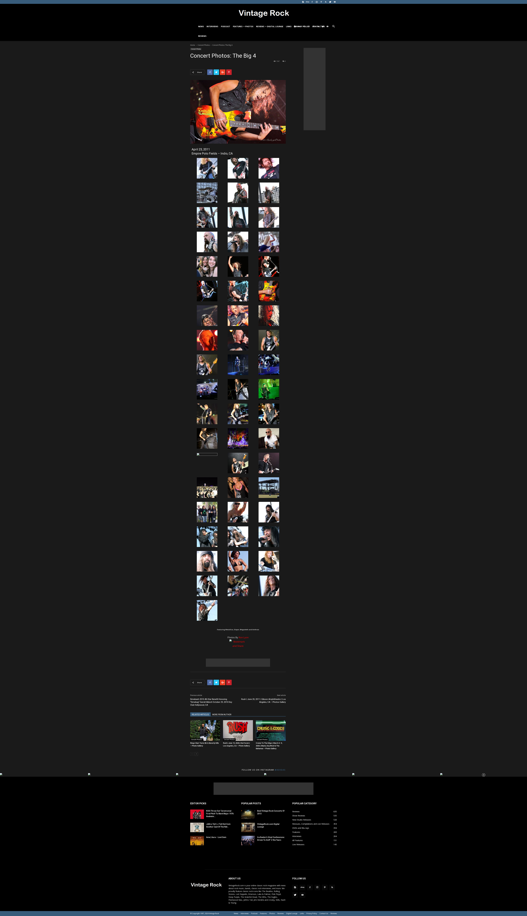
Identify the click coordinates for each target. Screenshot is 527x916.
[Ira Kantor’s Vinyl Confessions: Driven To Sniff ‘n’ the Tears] (248, 840)
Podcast (225, 26)
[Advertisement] (238, 663)
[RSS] (326, 2)
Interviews (212, 26)
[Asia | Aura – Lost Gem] (197, 840)
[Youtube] (335, 2)
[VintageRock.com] (263, 13)
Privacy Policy (311, 913)
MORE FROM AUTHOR (221, 714)
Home (192, 45)
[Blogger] (303, 2)
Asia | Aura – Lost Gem (216, 837)
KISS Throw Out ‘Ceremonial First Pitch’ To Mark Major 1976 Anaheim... (220, 813)
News (201, 26)
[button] (333, 26)
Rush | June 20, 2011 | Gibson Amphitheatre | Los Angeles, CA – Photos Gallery (263, 700)
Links (288, 26)
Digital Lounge (275, 26)
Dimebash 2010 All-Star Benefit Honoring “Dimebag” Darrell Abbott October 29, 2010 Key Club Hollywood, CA (211, 702)
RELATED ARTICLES (200, 714)
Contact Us (323, 913)
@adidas (280, 769)
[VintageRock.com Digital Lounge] (248, 827)
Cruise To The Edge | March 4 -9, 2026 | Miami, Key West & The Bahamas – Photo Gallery (269, 746)
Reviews (260, 26)
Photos (249, 26)
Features (238, 26)
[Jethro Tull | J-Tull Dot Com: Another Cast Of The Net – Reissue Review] (197, 827)
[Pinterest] (321, 2)
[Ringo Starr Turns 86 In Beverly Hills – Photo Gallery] (205, 730)
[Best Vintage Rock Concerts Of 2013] (248, 814)
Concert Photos (204, 45)
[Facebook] (312, 2)
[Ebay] (307, 2)
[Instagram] (317, 2)
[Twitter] (330, 2)
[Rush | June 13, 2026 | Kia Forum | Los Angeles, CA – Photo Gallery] (238, 730)
